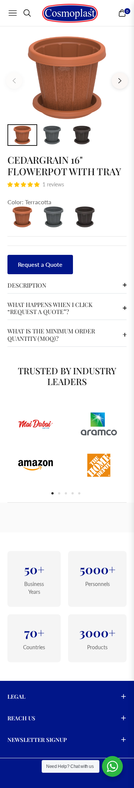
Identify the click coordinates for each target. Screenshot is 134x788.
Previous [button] (14, 81)
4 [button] (72, 493)
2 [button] (59, 493)
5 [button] (79, 493)
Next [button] (120, 81)
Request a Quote (40, 264)
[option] (67, 77)
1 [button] (52, 493)
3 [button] (66, 493)
